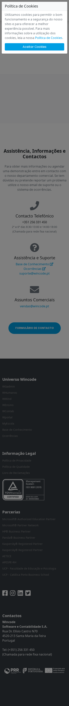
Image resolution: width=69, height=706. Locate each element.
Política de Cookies (48, 38)
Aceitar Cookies (34, 47)
